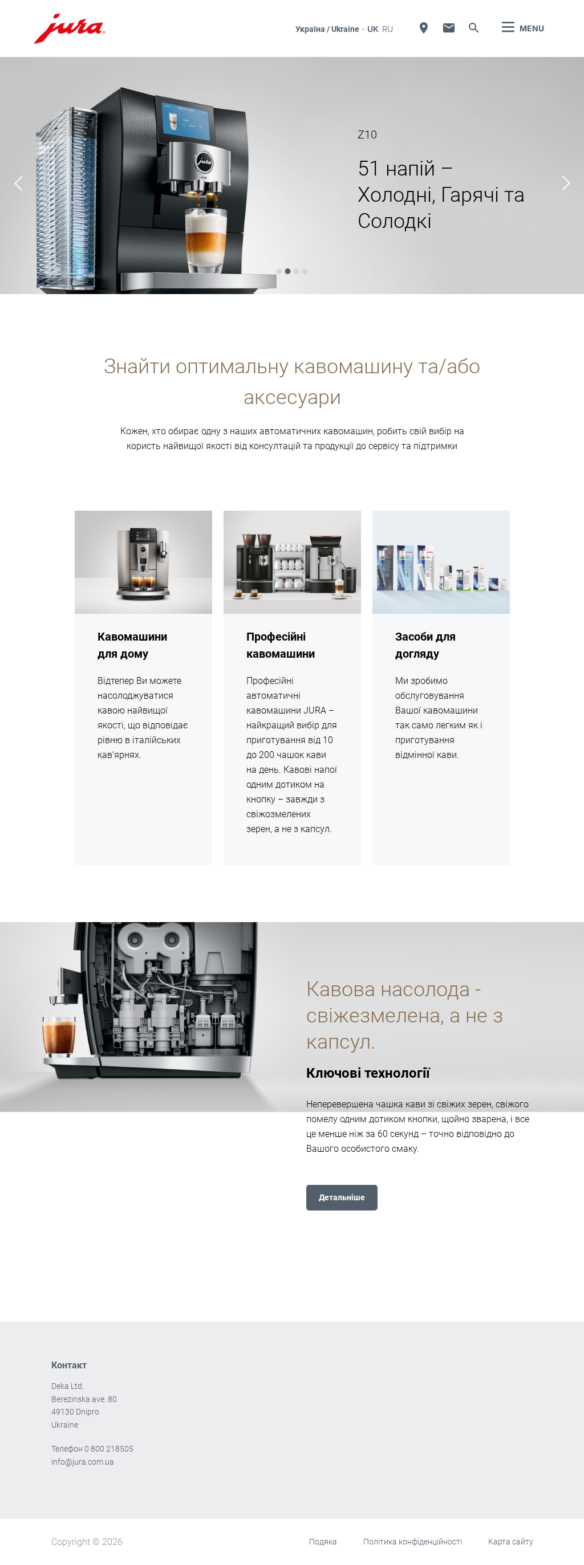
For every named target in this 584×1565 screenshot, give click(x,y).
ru (387, 29)
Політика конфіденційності (412, 1541)
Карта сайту (510, 1541)
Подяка (323, 1541)
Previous (18, 183)
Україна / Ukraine (327, 29)
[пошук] (474, 28)
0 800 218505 (108, 1448)
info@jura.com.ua (82, 1461)
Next (566, 183)
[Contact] (449, 28)
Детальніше (342, 1197)
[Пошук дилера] (424, 28)
